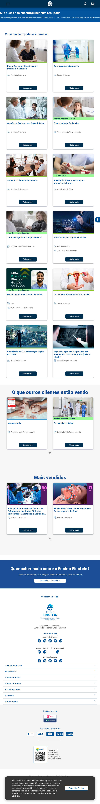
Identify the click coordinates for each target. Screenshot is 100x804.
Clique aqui (53, 750)
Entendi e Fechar (76, 788)
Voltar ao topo (51, 597)
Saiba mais (27, 88)
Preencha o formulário (50, 580)
